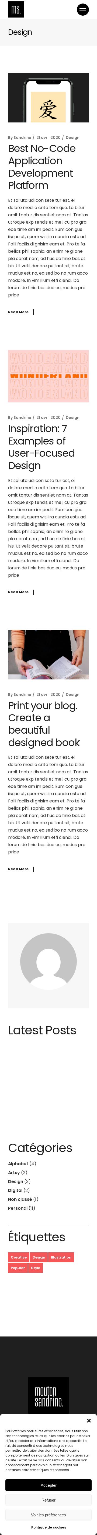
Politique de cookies (48, 1527)
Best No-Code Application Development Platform (42, 166)
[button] (89, 1420)
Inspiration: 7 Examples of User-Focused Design (41, 447)
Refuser (48, 1500)
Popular (18, 1267)
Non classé (20, 1199)
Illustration (61, 1257)
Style (35, 1267)
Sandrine (22, 137)
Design (72, 137)
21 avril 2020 (48, 137)
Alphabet (18, 1164)
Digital (15, 1190)
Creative (19, 1257)
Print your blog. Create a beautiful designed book (43, 724)
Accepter (49, 1485)
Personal (17, 1208)
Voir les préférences (48, 1515)
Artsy (14, 1173)
